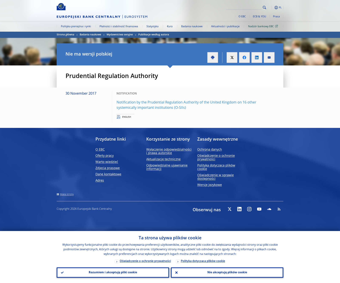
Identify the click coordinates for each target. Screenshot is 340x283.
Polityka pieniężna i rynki (76, 26)
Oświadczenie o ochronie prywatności (145, 261)
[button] (271, 7)
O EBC (242, 16)
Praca (276, 16)
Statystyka (152, 26)
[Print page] (212, 57)
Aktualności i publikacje (225, 26)
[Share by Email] (269, 57)
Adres (99, 180)
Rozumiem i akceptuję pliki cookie (113, 272)
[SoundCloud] (269, 209)
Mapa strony (67, 194)
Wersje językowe (209, 185)
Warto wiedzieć (106, 162)
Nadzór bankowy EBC (261, 26)
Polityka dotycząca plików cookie (203, 261)
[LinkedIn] (239, 209)
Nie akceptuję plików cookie (227, 272)
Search (264, 7)
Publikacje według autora (153, 34)
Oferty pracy (104, 155)
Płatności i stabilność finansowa (119, 26)
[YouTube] (259, 209)
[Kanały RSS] (279, 209)
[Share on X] (232, 57)
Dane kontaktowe (108, 174)
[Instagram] (249, 209)
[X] (229, 209)
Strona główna (65, 34)
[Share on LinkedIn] (256, 57)
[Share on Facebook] (244, 57)
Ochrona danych (209, 149)
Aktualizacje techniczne (163, 159)
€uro (170, 26)
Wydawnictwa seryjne (120, 34)
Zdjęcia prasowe (107, 168)
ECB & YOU (259, 16)
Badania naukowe (192, 26)
